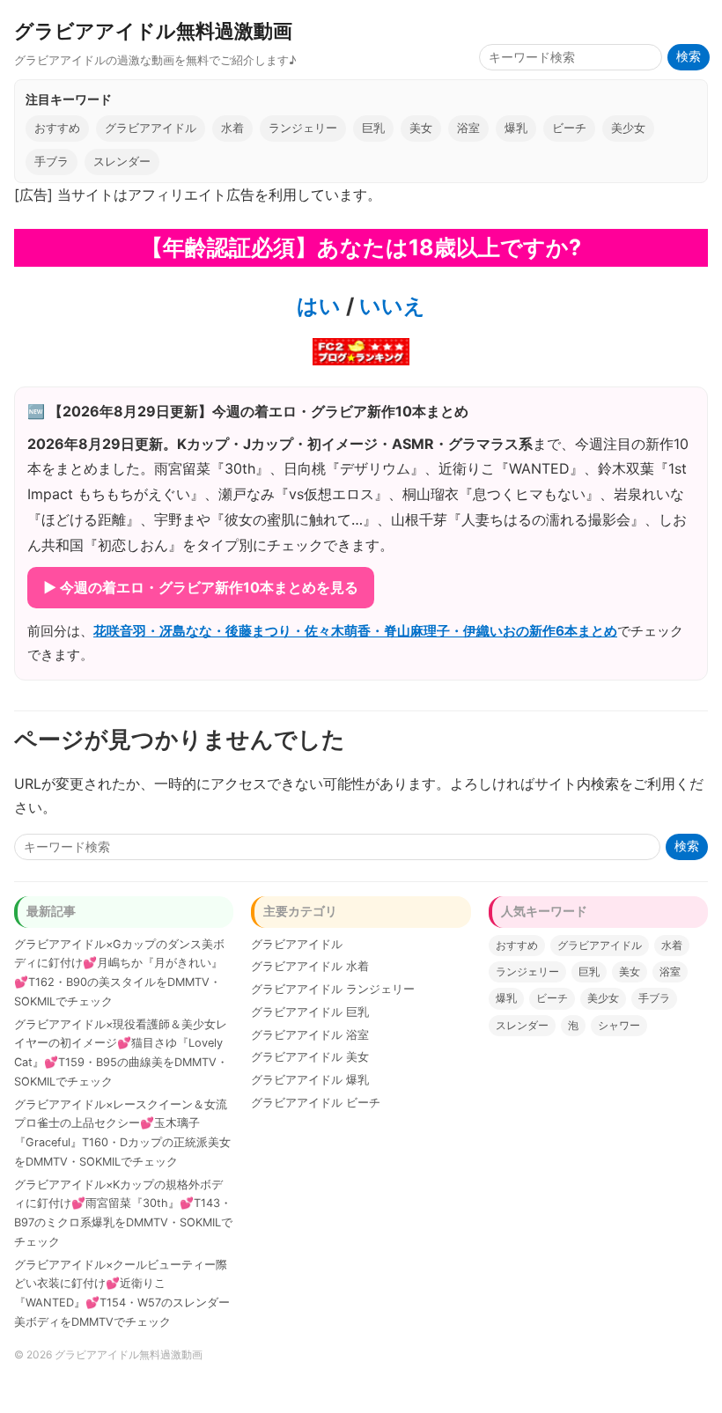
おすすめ (57, 128)
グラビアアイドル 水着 (310, 966)
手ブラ (51, 161)
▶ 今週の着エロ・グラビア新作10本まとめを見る (200, 587)
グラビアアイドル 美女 (310, 1056)
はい (319, 306)
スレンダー (122, 161)
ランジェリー (303, 128)
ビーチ (569, 128)
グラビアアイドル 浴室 (310, 1034)
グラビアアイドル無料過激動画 (153, 30)
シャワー (619, 1025)
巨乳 (373, 128)
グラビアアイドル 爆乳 (310, 1079)
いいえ (389, 306)
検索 (688, 56)
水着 (232, 128)
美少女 (628, 128)
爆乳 (516, 128)
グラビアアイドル (150, 128)
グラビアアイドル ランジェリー (333, 989)
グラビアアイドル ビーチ (315, 1102)
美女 (420, 128)
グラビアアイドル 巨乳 (310, 1012)
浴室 (468, 128)
